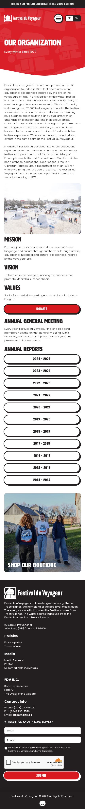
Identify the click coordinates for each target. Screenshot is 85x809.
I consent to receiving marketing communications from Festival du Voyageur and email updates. (39, 749)
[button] (58, 18)
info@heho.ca (22, 715)
